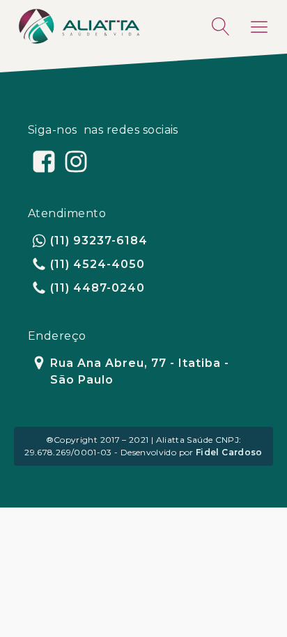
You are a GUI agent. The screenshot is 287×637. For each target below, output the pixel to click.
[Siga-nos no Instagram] (76, 162)
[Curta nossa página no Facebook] (44, 162)
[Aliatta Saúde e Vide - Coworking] (79, 26)
